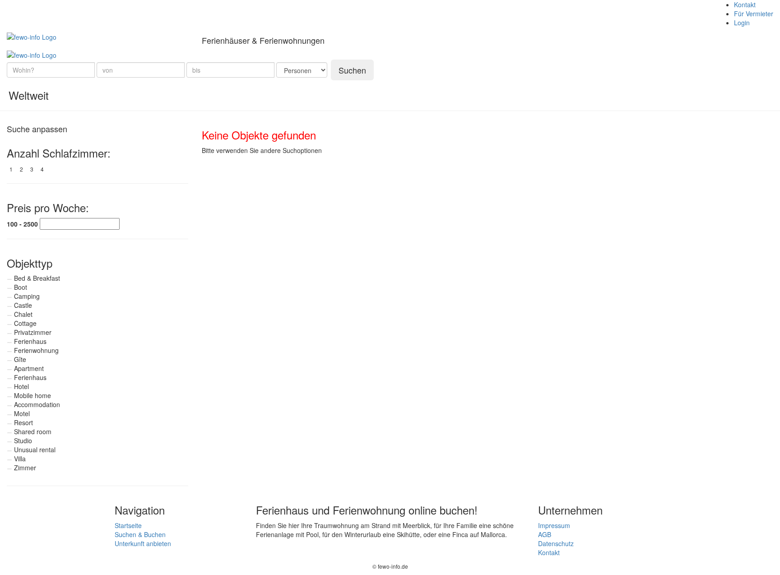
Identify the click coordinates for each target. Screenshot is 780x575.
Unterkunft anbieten (143, 543)
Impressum (554, 525)
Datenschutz (556, 543)
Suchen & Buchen (140, 534)
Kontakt (745, 4)
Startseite (128, 525)
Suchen (352, 70)
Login (742, 22)
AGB (544, 534)
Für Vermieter (753, 13)
